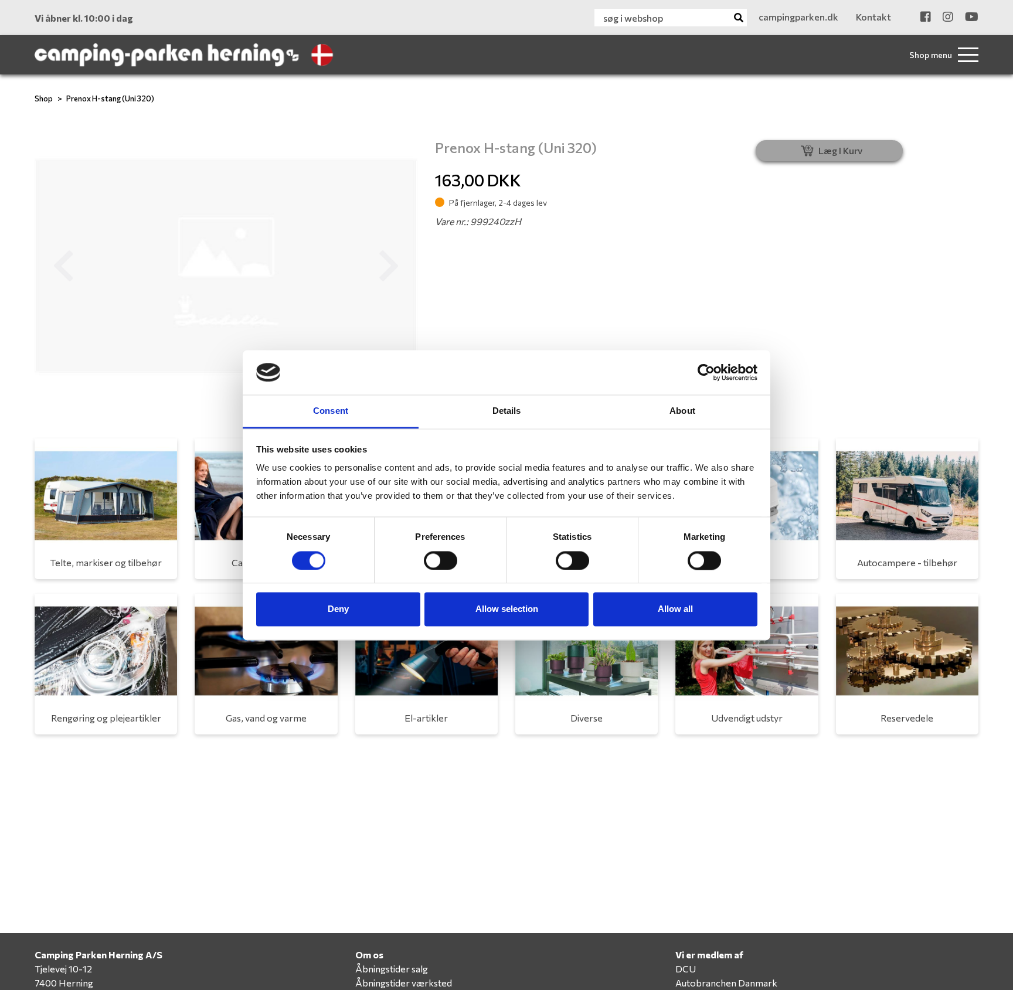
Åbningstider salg (391, 968)
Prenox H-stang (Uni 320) (110, 98)
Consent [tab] (330, 411)
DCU (685, 968)
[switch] (440, 560)
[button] (63, 266)
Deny (338, 609)
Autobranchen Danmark (726, 982)
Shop (44, 98)
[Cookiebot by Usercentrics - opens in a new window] (706, 372)
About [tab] (682, 411)
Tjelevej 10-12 (63, 968)
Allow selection (506, 609)
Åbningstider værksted (403, 982)
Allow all (675, 609)
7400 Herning (64, 982)
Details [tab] (506, 411)
